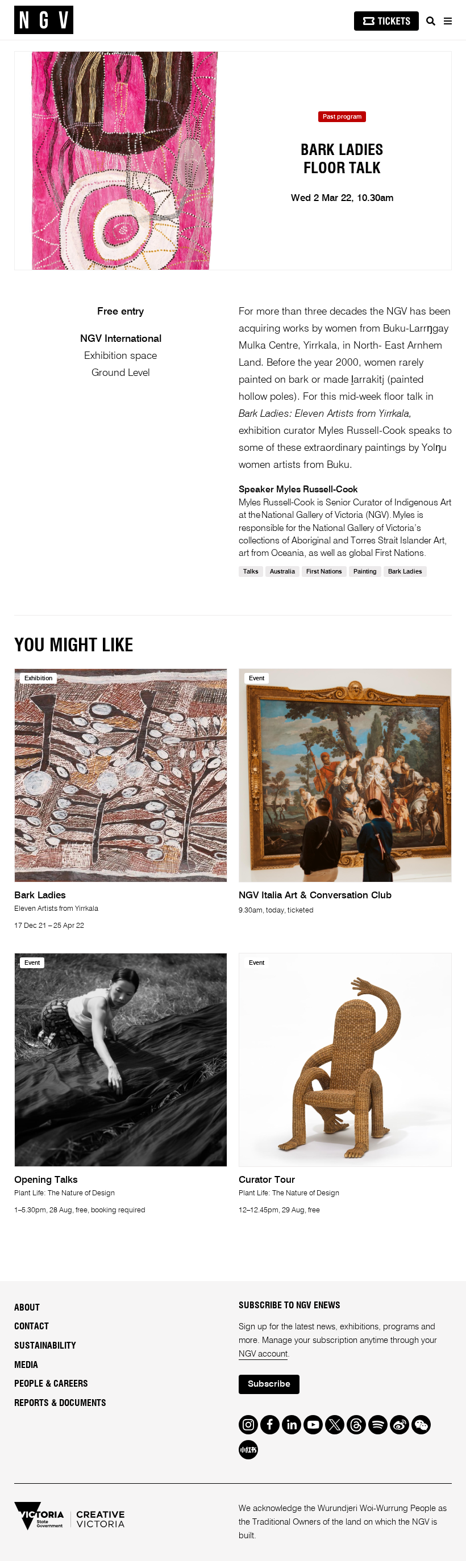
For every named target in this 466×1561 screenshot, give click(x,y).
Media (26, 1365)
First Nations (324, 572)
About (27, 1307)
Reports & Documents (60, 1403)
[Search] (430, 21)
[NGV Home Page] (43, 20)
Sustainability (45, 1345)
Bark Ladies (405, 572)
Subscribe (269, 1384)
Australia (282, 572)
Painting (365, 572)
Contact (31, 1326)
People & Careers (51, 1383)
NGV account (263, 1354)
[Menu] (447, 21)
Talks (251, 572)
